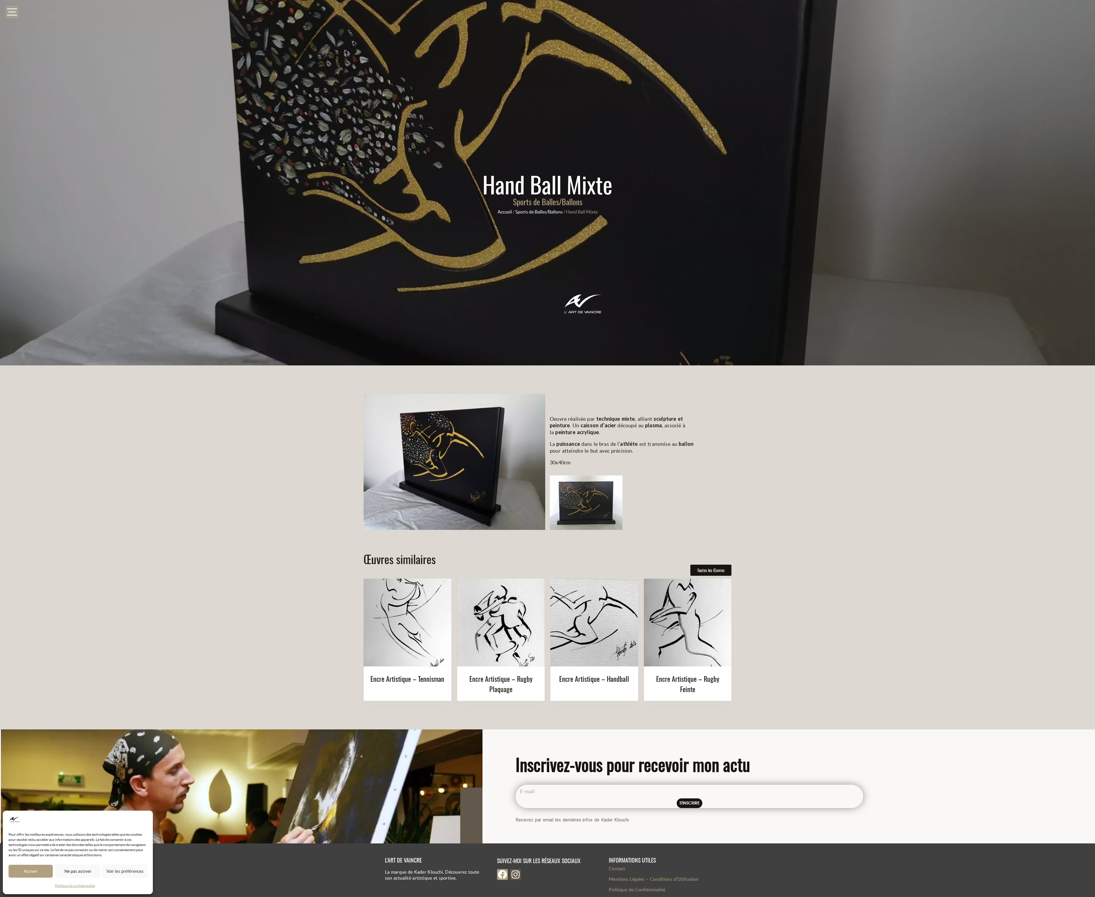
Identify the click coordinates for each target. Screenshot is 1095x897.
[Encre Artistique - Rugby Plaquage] (501, 622)
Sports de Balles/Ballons (547, 202)
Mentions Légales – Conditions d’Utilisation (653, 879)
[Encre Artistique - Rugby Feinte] (688, 622)
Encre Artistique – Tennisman (407, 679)
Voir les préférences (125, 871)
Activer (31, 871)
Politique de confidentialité (75, 886)
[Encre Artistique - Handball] (594, 622)
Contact (617, 868)
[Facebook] (502, 874)
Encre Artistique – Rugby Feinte (687, 684)
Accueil (505, 211)
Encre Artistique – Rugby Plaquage (500, 684)
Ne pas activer (78, 871)
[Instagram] (515, 874)
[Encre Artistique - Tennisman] (407, 622)
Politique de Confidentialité (637, 889)
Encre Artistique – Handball (594, 679)
